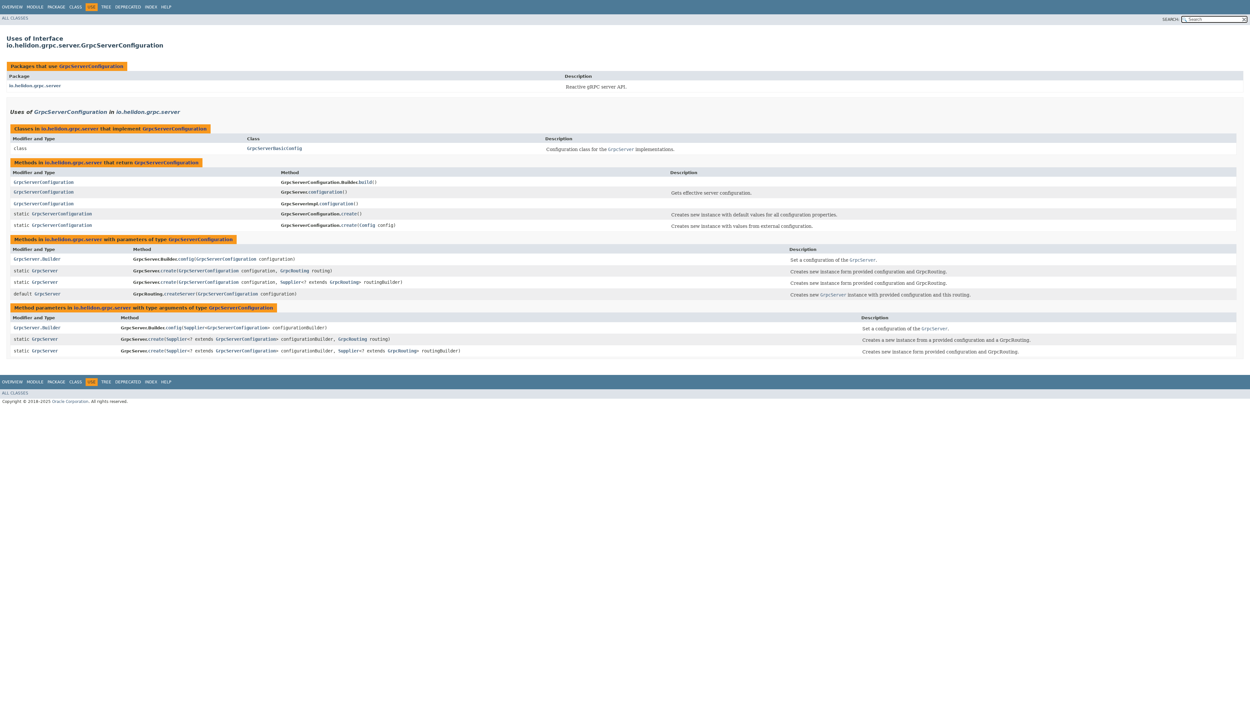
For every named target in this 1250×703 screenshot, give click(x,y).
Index (151, 7)
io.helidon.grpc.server (35, 85)
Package (56, 7)
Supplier (290, 282)
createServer (179, 293)
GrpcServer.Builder (37, 259)
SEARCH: (1170, 19)
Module (35, 7)
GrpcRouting (294, 270)
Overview (12, 7)
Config (367, 225)
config (186, 259)
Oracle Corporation (70, 401)
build (365, 182)
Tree (106, 7)
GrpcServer (45, 270)
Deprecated (128, 7)
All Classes (15, 18)
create (349, 213)
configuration (325, 192)
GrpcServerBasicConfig (274, 148)
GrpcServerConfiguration (91, 66)
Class (75, 7)
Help (166, 7)
